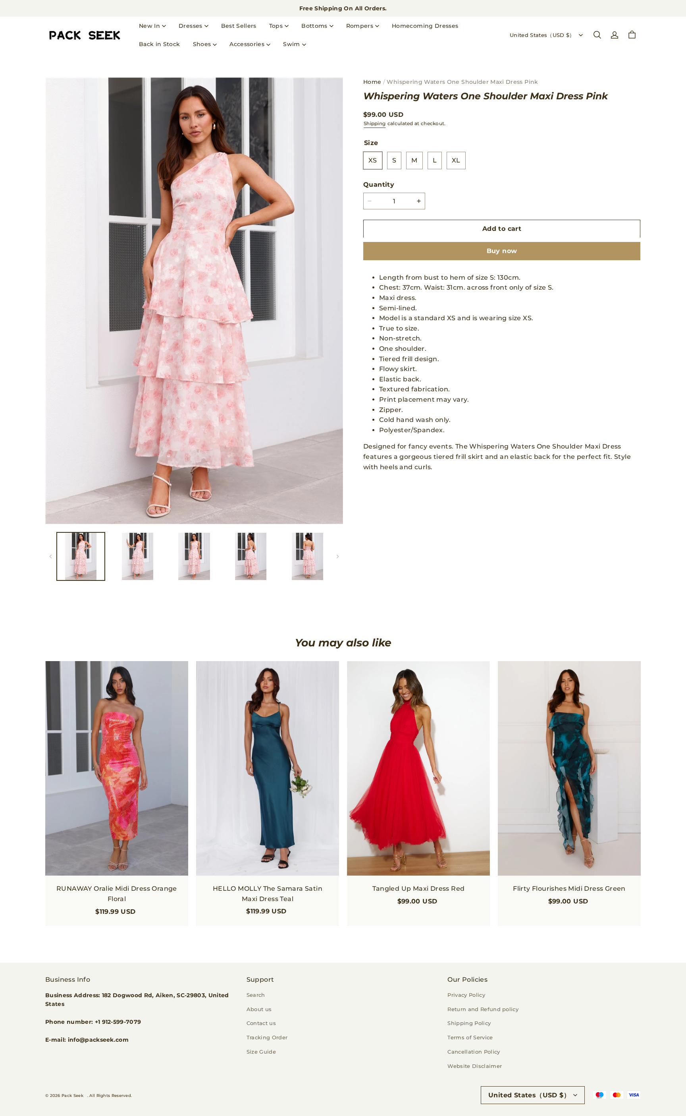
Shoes (202, 44)
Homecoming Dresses (425, 25)
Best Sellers (238, 25)
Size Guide (261, 1051)
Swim (291, 44)
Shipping (374, 123)
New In (149, 25)
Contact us (261, 1023)
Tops (276, 25)
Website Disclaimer (474, 1066)
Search (256, 995)
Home (372, 81)
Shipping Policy (469, 1023)
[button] (597, 35)
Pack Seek (72, 1095)
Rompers (359, 25)
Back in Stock (159, 44)
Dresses (190, 25)
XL (456, 160)
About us (259, 1009)
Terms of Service (470, 1037)
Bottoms (314, 25)
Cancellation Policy (473, 1051)
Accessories (246, 44)
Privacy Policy (466, 995)
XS (372, 160)
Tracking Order (267, 1037)
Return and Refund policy (482, 1009)
